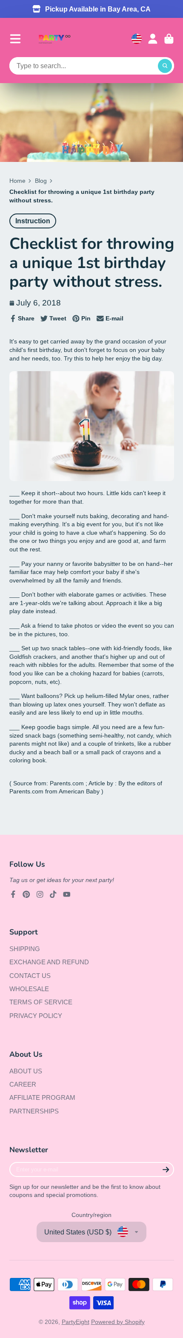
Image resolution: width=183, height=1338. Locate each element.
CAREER (22, 1084)
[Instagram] (40, 894)
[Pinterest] (26, 894)
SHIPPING (24, 948)
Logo (54, 39)
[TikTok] (53, 894)
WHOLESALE (29, 988)
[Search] (165, 66)
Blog (41, 180)
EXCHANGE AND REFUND (49, 962)
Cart (169, 39)
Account (153, 39)
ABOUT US (25, 1071)
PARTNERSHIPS (34, 1111)
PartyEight (75, 1321)
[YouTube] (67, 894)
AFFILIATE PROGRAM (42, 1097)
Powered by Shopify (118, 1321)
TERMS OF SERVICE (40, 1002)
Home (17, 180)
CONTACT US (30, 975)
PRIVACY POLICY (35, 1015)
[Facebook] (13, 894)
